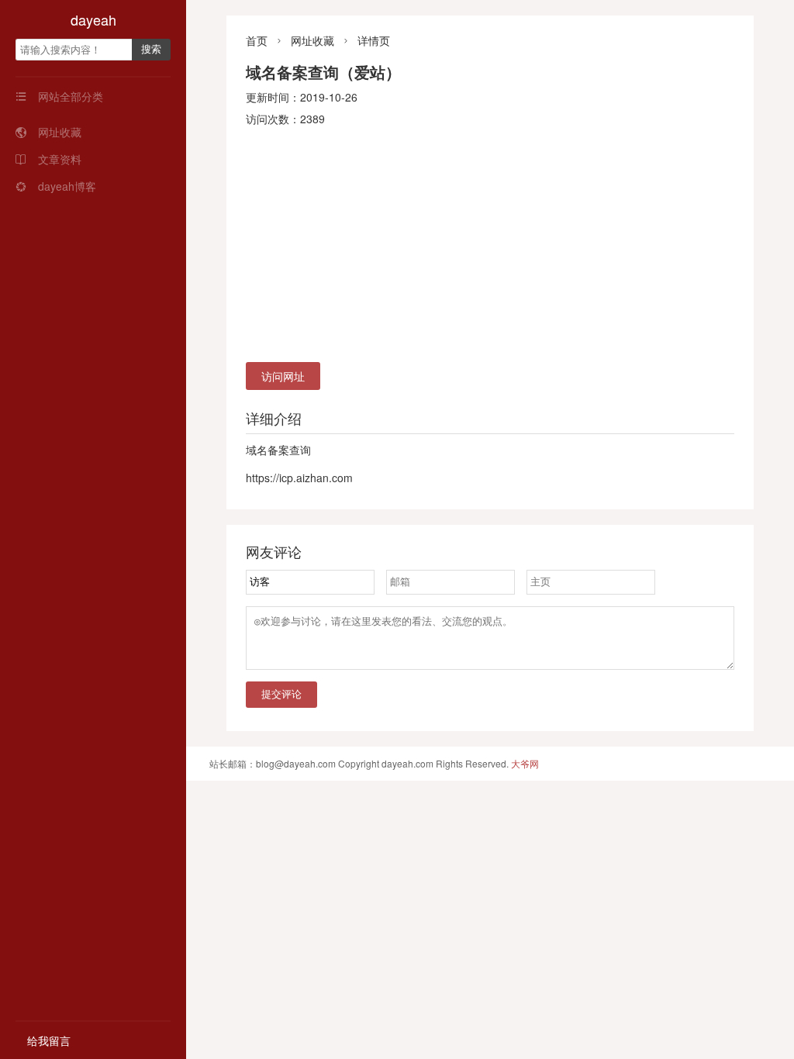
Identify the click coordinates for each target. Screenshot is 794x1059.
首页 (257, 40)
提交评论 (281, 694)
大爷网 (525, 763)
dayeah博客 (56, 186)
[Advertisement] (490, 245)
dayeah (93, 19)
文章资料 (48, 159)
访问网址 (283, 376)
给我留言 (49, 1040)
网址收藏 (48, 132)
